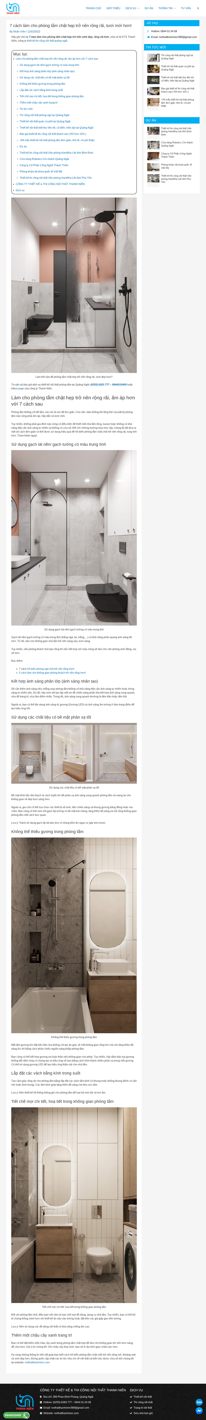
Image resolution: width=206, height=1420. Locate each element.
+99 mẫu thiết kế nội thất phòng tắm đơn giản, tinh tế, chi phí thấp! (57, 140)
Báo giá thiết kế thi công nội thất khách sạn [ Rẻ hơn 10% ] (53, 134)
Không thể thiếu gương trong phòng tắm (42, 83)
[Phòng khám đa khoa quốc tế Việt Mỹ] (153, 167)
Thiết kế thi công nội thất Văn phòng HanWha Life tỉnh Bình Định (56, 152)
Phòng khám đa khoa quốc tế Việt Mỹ (41, 171)
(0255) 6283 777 (99, 384)
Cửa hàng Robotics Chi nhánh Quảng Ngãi (44, 159)
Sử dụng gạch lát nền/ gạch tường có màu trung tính (49, 65)
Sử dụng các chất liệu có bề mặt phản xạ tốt (45, 77)
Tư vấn (186, 8)
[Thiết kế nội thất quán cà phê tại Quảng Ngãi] (153, 68)
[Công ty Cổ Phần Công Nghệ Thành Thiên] (153, 156)
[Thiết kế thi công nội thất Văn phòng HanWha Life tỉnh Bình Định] (153, 130)
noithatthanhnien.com (37, 1362)
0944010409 (119, 384)
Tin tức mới (26, 109)
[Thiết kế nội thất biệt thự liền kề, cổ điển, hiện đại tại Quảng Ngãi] (153, 79)
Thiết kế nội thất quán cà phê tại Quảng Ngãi (45, 121)
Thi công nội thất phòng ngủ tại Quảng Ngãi (44, 115)
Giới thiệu (113, 8)
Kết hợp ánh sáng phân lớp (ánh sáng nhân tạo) (47, 71)
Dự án (149, 8)
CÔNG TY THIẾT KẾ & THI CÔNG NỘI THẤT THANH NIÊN (50, 184)
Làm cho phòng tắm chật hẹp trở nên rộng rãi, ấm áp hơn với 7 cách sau (57, 58)
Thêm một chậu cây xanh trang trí (38, 102)
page (21, 388)
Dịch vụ (131, 8)
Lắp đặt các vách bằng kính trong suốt (41, 90)
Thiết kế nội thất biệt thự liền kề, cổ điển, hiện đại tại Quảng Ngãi (56, 127)
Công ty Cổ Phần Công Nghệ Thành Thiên (44, 165)
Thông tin (165, 8)
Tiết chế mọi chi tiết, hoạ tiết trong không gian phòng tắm (52, 96)
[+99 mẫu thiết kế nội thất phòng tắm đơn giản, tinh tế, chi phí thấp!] (153, 102)
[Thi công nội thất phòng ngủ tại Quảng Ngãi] (153, 57)
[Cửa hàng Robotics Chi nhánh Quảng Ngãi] (153, 144)
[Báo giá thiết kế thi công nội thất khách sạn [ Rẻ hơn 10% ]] (153, 91)
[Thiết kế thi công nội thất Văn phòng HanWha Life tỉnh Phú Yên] (153, 178)
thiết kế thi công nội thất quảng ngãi (47, 40)
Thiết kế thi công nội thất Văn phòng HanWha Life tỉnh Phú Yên (56, 177)
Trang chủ (93, 8)
